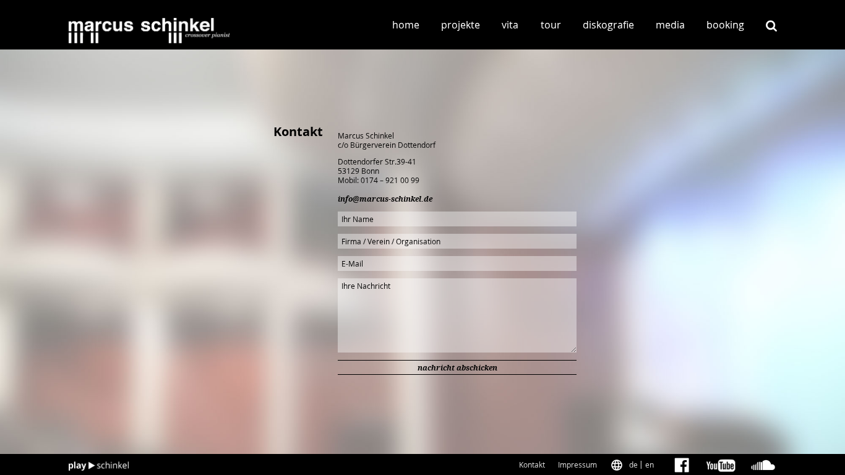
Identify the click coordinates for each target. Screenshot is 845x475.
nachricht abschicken (457, 368)
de (633, 464)
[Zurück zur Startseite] (150, 30)
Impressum (577, 464)
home (405, 25)
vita (510, 25)
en (649, 464)
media (670, 25)
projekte (460, 25)
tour (551, 25)
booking (725, 25)
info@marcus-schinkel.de (385, 199)
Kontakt (532, 464)
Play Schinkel (99, 465)
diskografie (608, 25)
